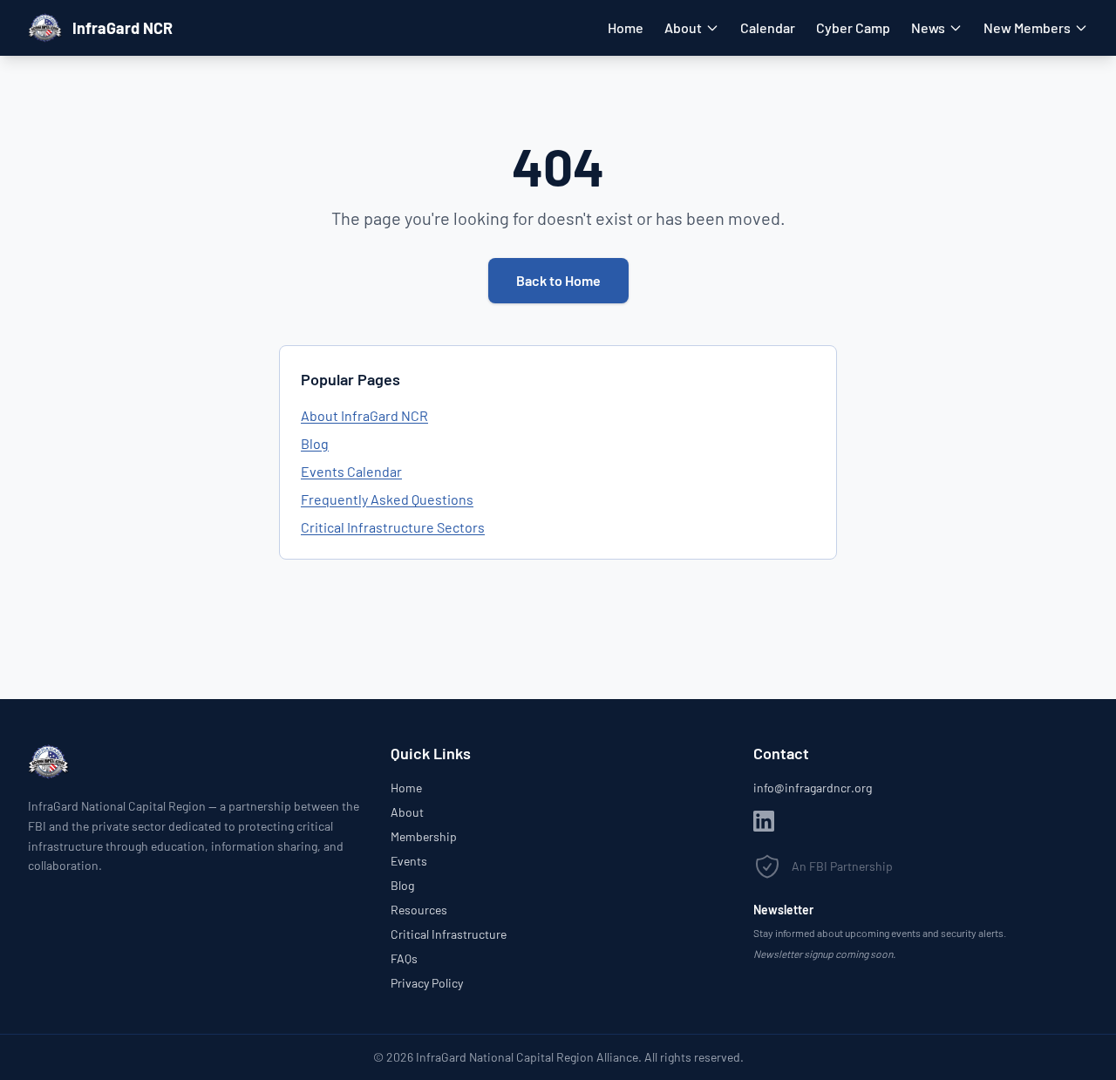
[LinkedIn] (763, 821)
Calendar (767, 27)
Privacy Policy (427, 982)
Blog (315, 443)
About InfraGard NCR (364, 415)
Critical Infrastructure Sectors (393, 527)
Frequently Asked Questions (387, 499)
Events (409, 860)
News (928, 27)
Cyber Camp (853, 27)
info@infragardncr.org (812, 787)
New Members (1027, 27)
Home (625, 27)
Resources (419, 909)
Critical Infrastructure (449, 934)
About (683, 27)
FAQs (404, 958)
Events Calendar (351, 471)
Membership (424, 836)
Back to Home (558, 280)
